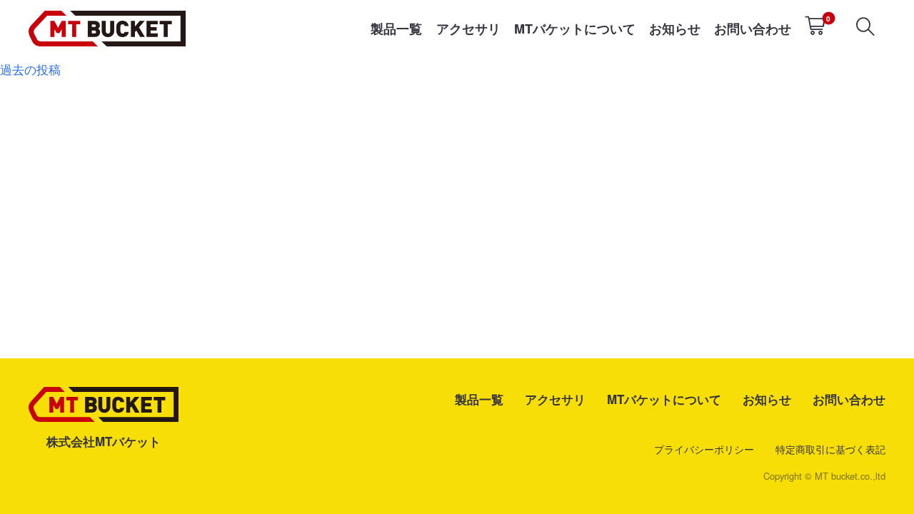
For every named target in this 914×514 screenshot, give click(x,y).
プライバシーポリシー (704, 449)
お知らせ (674, 28)
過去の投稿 (30, 69)
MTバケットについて (575, 28)
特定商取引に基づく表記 (830, 449)
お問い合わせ (752, 28)
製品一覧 (396, 28)
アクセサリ (468, 28)
